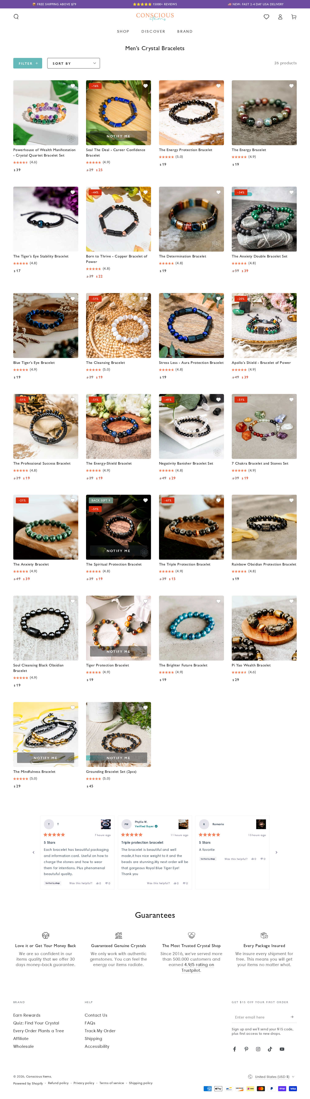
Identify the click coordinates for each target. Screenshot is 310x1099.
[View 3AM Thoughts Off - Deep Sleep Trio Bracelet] (106, 824)
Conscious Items (38, 1076)
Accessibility (97, 1046)
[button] (16, 17)
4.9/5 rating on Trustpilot (198, 967)
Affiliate (21, 1038)
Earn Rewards (27, 1015)
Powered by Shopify (28, 1083)
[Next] (276, 852)
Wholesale (23, 1046)
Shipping (93, 1038)
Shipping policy (140, 1083)
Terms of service (112, 1083)
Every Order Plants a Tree (38, 1030)
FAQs (90, 1022)
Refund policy (58, 1083)
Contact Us (96, 1015)
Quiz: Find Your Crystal (36, 1022)
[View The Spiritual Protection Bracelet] (261, 824)
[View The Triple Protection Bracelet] (183, 824)
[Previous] (33, 852)
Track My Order (100, 1030)
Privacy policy (84, 1083)
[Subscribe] (294, 1017)
